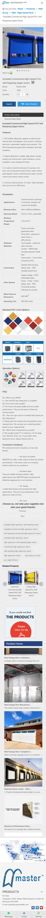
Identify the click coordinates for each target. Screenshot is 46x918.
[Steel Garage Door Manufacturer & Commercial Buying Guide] (23, 698)
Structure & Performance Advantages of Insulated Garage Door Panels (18, 823)
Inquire (9, 104)
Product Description (12, 115)
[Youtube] (41, 907)
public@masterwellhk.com (18, 905)
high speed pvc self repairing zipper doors (20, 542)
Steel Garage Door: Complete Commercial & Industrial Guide (18, 748)
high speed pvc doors (12, 555)
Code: (4, 90)
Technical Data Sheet (12, 119)
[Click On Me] (20, 621)
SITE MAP (14, 902)
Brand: (5, 87)
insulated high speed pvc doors (16, 538)
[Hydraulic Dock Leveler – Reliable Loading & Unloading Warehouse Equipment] (23, 783)
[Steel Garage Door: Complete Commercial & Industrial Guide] (23, 745)
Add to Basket (31, 104)
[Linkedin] (37, 907)
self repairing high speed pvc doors (17, 551)
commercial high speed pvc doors (17, 547)
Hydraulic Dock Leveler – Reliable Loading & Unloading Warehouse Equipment (18, 786)
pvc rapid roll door (11, 560)
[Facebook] (33, 907)
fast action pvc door (32, 555)
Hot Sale (5, 896)
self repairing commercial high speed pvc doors (22, 533)
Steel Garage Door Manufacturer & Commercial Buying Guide (18, 701)
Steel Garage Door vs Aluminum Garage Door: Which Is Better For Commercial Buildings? (18, 654)
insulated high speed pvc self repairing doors (21, 525)
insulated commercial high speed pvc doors (21, 529)
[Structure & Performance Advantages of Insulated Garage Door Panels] (23, 820)
